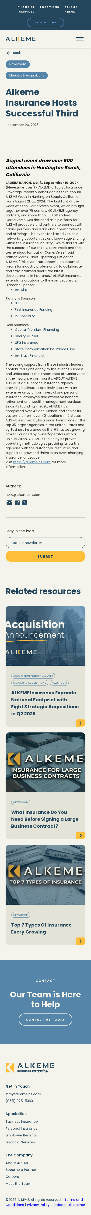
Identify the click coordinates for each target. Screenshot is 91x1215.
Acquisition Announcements (33, 676)
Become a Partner (21, 1169)
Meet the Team (19, 1183)
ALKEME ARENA (71, 9)
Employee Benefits (21, 1135)
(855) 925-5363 (19, 1101)
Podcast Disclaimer (68, 1204)
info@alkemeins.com (23, 1094)
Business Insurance (22, 1121)
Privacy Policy (38, 1204)
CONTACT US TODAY (45, 1020)
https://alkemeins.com (32, 462)
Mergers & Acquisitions (29, 683)
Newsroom (59, 683)
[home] (20, 39)
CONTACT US (45, 22)
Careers (12, 1176)
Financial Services (20, 1142)
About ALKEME (17, 1163)
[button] (79, 38)
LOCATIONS (49, 7)
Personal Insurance (22, 1128)
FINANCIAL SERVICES (26, 9)
